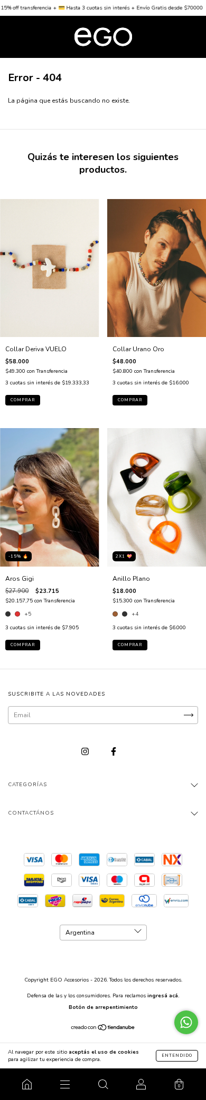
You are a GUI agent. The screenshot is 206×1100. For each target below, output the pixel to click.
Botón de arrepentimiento (103, 1007)
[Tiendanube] (103, 1029)
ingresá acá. (163, 995)
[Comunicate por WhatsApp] (186, 1022)
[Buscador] (103, 1084)
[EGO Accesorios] (27, 1084)
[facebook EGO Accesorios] (113, 751)
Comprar (23, 645)
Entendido (177, 1055)
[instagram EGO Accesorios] (86, 751)
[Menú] (65, 1084)
